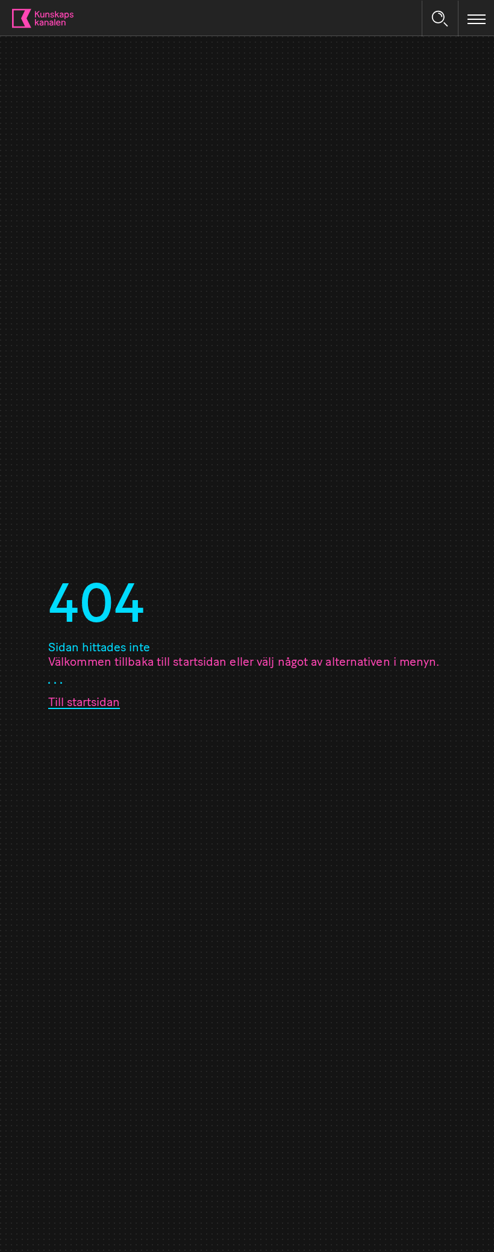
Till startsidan (84, 703)
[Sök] (439, 19)
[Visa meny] (476, 19)
